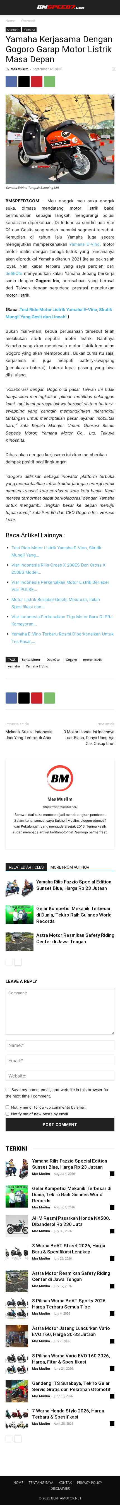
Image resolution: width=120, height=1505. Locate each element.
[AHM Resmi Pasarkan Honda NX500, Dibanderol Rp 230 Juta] (17, 1226)
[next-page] (18, 962)
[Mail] (54, 841)
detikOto (14, 273)
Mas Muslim (19, 69)
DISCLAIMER (60, 1488)
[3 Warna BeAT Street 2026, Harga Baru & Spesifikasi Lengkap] (17, 1254)
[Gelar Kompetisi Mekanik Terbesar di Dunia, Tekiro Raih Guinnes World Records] (19, 915)
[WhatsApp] (49, 81)
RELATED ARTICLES (26, 867)
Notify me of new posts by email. (40, 1114)
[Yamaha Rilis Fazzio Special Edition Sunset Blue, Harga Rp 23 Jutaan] (19, 888)
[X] (24, 81)
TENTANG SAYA (41, 1482)
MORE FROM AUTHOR (70, 867)
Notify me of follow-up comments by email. (49, 1107)
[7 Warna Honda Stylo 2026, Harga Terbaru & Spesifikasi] (17, 1419)
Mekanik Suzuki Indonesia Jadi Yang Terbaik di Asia (29, 734)
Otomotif (28, 20)
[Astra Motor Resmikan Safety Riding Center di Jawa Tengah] (19, 941)
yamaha (14, 666)
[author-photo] (60, 791)
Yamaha (29, 29)
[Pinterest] (36, 81)
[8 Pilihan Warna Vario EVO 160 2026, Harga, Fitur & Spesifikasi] (17, 1364)
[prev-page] (9, 962)
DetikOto (53, 659)
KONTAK (65, 1482)
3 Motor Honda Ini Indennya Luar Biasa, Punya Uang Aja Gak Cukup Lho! (89, 737)
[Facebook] (11, 81)
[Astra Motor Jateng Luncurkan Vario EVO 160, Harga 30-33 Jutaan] (17, 1336)
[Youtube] (77, 841)
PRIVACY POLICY (89, 1482)
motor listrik (92, 659)
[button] (9, 7)
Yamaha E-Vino (84, 244)
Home (10, 20)
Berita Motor (31, 659)
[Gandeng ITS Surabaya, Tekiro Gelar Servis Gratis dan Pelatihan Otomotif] (17, 1391)
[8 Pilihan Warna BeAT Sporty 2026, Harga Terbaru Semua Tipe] (17, 1309)
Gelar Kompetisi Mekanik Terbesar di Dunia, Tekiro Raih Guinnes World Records (74, 915)
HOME (18, 1482)
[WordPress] (66, 841)
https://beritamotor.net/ (60, 807)
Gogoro (71, 659)
